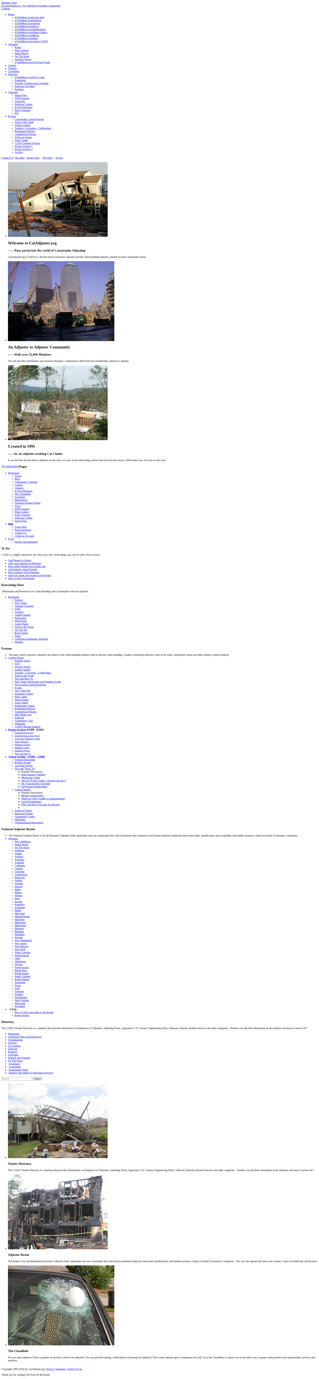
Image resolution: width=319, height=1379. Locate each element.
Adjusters (13, 838)
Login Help (21, 527)
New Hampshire (23, 940)
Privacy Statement (56, 1369)
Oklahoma (20, 961)
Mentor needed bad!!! (32, 795)
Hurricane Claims (24, 693)
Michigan (20, 919)
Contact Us (7, 157)
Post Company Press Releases (23, 572)
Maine (18, 910)
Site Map (19, 157)
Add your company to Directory (25, 563)
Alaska (18, 853)
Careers (19, 485)
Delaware (20, 877)
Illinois (18, 892)
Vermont (19, 991)
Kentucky (20, 904)
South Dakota (22, 979)
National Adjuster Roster (28, 503)
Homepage (13, 473)
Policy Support (22, 515)
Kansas (18, 901)
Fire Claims (21, 603)
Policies (19, 600)
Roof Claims (21, 633)
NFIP (17, 609)
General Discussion (24, 733)
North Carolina (22, 952)
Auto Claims (21, 702)
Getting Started (22, 615)
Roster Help (33, 157)
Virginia (19, 994)
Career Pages (21, 624)
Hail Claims (21, 696)
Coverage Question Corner (27, 739)
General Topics (23, 666)
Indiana (18, 895)
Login (14, 2)
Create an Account (24, 536)
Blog (17, 479)
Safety (18, 636)
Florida (18, 880)
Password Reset (23, 530)
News (18, 506)
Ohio (17, 958)
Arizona (19, 856)
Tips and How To (24, 678)
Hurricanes (20, 618)
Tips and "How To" (25, 768)
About (18, 476)
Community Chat (24, 720)
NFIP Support (22, 509)
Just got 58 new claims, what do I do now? (43, 780)
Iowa (17, 898)
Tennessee (20, 982)
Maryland (20, 913)
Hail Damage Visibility (33, 774)
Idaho (18, 889)
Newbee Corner (22, 748)
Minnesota (20, 922)
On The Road (22, 847)
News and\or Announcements (31, 684)
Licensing (20, 497)
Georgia (19, 883)
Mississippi (20, 925)
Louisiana (20, 907)
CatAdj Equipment (31, 801)
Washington (21, 997)
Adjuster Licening (24, 606)
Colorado (19, 871)
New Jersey (21, 943)
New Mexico (21, 946)
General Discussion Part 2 (27, 736)
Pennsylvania (22, 967)
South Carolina (22, 976)
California (20, 865)
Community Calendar (26, 482)
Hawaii (18, 886)
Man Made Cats (23, 714)
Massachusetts (22, 916)
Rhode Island (22, 973)
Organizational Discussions (29, 822)
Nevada (19, 937)
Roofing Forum (23, 762)
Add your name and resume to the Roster (29, 575)
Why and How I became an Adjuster (40, 804)
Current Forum (16, 657)
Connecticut (21, 874)
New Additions (23, 841)
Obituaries (20, 723)
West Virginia (22, 1000)
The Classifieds (23, 494)
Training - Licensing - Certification (33, 672)
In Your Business (23, 491)
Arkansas (19, 859)
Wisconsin (20, 1003)
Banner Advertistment (26, 542)
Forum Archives (17, 729)
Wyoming (20, 1006)
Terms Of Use (74, 1369)
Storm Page (21, 521)
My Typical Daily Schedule (35, 783)
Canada (19, 868)
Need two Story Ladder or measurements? (43, 798)
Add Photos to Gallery (20, 560)
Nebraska (20, 934)
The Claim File (22, 690)
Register (5, 2)
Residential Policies (25, 708)
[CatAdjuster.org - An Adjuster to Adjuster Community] (31, 5)
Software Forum (22, 751)
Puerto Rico (21, 970)
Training (19, 612)
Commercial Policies (26, 711)
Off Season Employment (34, 786)
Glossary (19, 488)
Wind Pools (21, 621)
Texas (18, 985)
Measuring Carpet (30, 777)
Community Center (25, 816)
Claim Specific (22, 742)
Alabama (19, 850)
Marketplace (21, 500)
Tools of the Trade (24, 627)
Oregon (19, 964)
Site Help (48, 157)
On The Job (21, 630)
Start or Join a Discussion (21, 578)
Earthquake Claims (25, 705)
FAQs (11, 539)
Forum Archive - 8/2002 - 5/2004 (27, 756)
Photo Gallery (22, 512)
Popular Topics (22, 660)
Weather (19, 642)
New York (20, 949)
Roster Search (22, 1015)
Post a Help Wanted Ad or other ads (27, 566)
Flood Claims (22, 699)
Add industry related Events (22, 569)
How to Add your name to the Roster (34, 1012)
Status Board (21, 844)
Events (59, 157)
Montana (19, 931)
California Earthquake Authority (31, 639)
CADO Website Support (27, 726)
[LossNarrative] (10, 466)
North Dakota (22, 955)
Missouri (19, 928)
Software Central (23, 518)
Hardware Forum (22, 745)
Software (19, 717)
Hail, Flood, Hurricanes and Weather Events (38, 681)
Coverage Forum (23, 765)
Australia (19, 862)
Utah (17, 988)
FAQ (17, 663)
